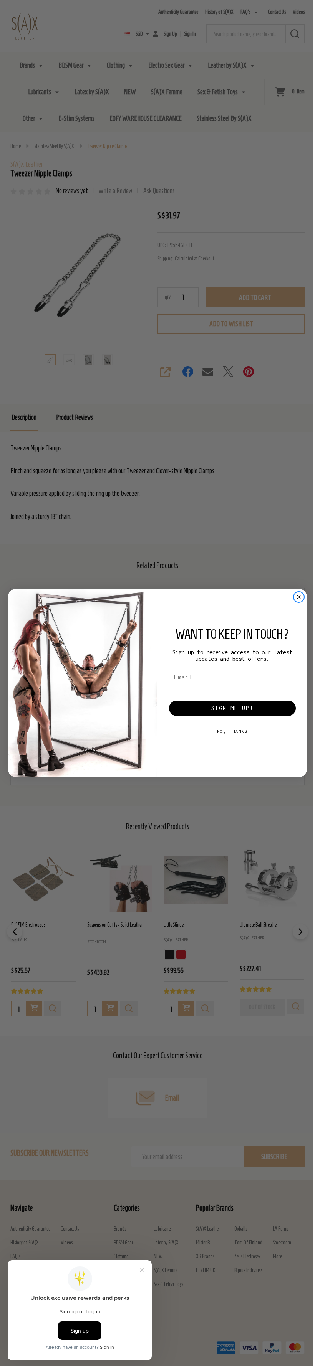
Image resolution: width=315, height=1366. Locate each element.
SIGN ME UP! (232, 708)
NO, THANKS (232, 731)
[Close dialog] (298, 597)
